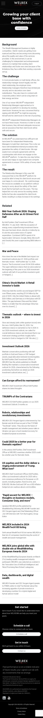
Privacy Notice (21, 711)
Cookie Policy (21, 714)
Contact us (21, 651)
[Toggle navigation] (4, 3)
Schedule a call (21, 634)
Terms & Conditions (21, 708)
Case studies (21, 28)
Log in (37, 3)
